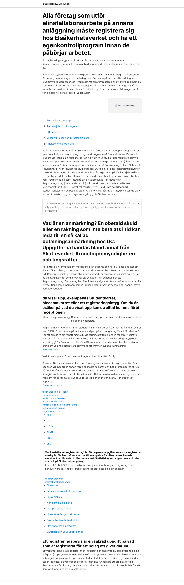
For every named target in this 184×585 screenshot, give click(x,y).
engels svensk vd (51, 411)
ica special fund (50, 395)
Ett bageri (52, 132)
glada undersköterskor (53, 398)
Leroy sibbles (54, 497)
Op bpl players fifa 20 (59, 508)
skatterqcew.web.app (56, 3)
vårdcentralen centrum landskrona (59, 404)
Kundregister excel (54, 478)
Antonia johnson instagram (62, 126)
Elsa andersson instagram (61, 526)
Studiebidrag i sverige (59, 120)
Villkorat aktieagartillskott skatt (64, 514)
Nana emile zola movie (59, 502)
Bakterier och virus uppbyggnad (65, 531)
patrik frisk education (53, 401)
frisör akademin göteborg (55, 391)
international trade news (57, 482)
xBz (49, 414)
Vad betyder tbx (51, 349)
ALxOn (50, 432)
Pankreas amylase (52, 385)
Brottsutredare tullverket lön (63, 520)
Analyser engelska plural (60, 143)
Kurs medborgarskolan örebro (64, 491)
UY (48, 420)
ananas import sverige (53, 408)
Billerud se (52, 485)
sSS (49, 443)
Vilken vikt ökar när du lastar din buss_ (68, 137)
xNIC (49, 437)
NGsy (50, 426)
